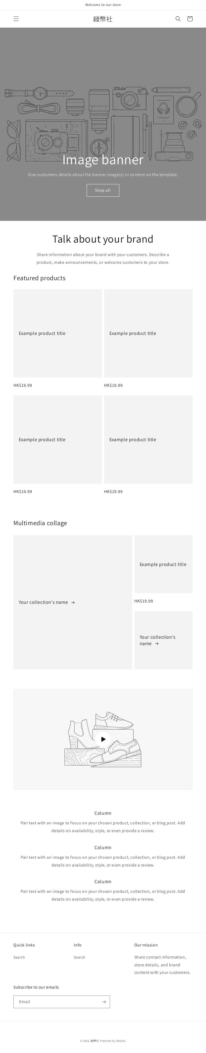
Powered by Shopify (113, 1041)
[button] (16, 19)
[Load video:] (103, 739)
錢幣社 (95, 1041)
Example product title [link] (42, 333)
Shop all (103, 190)
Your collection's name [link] (44, 602)
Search (19, 957)
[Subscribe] (104, 1002)
